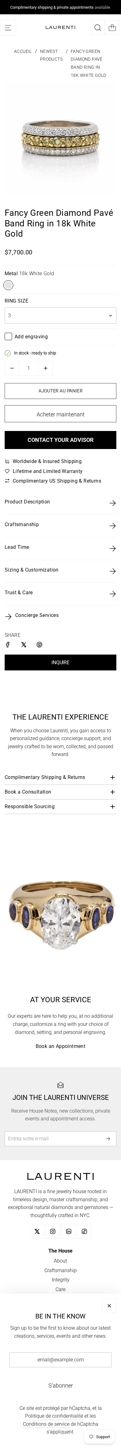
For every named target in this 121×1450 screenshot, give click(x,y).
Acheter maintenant (61, 414)
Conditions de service (46, 1424)
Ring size (17, 301)
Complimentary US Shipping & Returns (57, 481)
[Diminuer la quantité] (12, 368)
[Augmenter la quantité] (45, 368)
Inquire (60, 662)
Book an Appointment (61, 1046)
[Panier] (112, 27)
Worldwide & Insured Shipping (47, 461)
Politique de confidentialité (54, 1416)
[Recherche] (97, 27)
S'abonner (60, 1385)
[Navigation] (8, 28)
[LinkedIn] (68, 1231)
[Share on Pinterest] (40, 646)
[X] (36, 1231)
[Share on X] (24, 646)
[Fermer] (109, 1305)
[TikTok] (84, 1231)
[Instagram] (52, 1231)
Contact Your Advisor (61, 440)
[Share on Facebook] (8, 646)
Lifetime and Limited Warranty (48, 471)
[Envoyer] (109, 1138)
